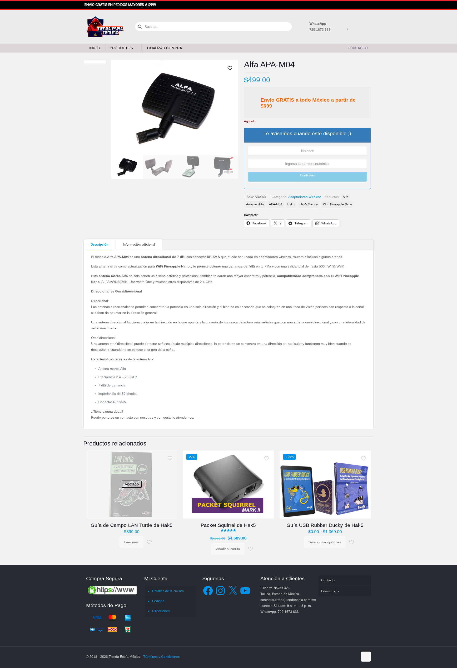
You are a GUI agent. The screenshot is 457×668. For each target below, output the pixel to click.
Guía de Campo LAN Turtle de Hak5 (132, 525)
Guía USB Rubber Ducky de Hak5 (325, 525)
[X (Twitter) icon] (344, 656)
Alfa (345, 197)
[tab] (100, 244)
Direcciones (161, 611)
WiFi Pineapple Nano (337, 204)
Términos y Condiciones (161, 656)
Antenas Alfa (255, 204)
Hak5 (290, 204)
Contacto (328, 580)
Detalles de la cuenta (168, 591)
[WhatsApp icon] (334, 656)
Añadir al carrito (228, 549)
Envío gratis (330, 591)
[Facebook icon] (339, 656)
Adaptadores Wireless (304, 197)
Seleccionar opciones (325, 542)
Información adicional (139, 244)
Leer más (131, 542)
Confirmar (307, 175)
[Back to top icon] (366, 657)
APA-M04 (275, 204)
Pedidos (158, 601)
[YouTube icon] (349, 656)
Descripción (99, 244)
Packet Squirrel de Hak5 (228, 525)
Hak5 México (309, 204)
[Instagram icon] (354, 656)
